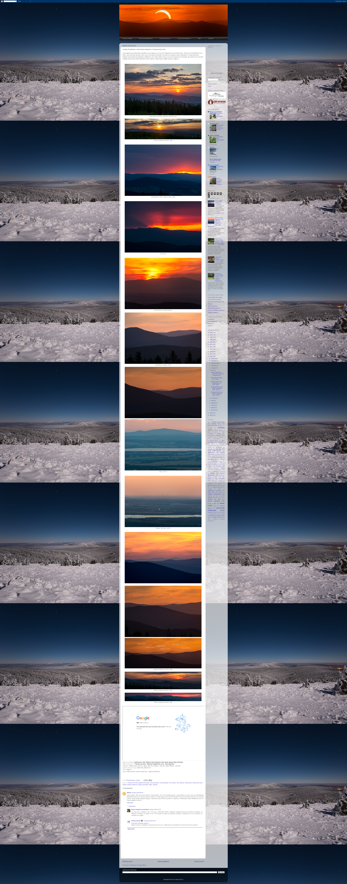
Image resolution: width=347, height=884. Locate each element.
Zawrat (219, 488)
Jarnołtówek (219, 447)
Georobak (213, 177)
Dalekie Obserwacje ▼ (184, 38)
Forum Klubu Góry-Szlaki (215, 297)
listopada (214, 360)
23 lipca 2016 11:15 (155, 809)
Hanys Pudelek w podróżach (140, 809)
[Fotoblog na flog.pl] (216, 73)
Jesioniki (218, 449)
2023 (211, 339)
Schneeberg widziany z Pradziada (218, 202)
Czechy (130, 782)
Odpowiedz (130, 802)
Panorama (221, 464)
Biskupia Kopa (216, 423)
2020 (211, 346)
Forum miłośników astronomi (216, 310)
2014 (211, 415)
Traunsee (220, 480)
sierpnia (213, 368)
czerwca (213, 398)
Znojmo (220, 492)
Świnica (209, 517)
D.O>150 (135, 782)
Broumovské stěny (212, 425)
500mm (129, 792)
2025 (211, 335)
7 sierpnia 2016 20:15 (149, 820)
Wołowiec (220, 483)
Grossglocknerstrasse (213, 440)
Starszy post (199, 861)
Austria (214, 422)
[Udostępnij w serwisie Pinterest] (151, 780)
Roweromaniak (130, 9)
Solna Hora (222, 471)
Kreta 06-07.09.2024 (215, 160)
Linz (209, 457)
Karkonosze (188, 782)
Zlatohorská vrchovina (214, 490)
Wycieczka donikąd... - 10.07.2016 (217, 378)
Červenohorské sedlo (214, 514)
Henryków (216, 445)
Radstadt (216, 468)
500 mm (212, 147)
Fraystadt (210, 437)
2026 (211, 332)
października (215, 363)
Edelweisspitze (211, 435)
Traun (213, 480)
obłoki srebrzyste (219, 497)
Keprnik (222, 452)
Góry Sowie (172, 782)
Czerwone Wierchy (217, 430)
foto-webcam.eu (212, 321)
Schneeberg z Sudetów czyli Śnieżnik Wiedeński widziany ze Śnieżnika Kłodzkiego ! (215, 222)
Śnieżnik (219, 515)
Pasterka (210, 466)
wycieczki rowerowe (216, 509)
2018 (211, 351)
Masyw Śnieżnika (217, 457)
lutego (213, 407)
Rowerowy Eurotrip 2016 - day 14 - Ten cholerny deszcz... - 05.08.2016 (219, 277)
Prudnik (210, 468)
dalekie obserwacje (143, 782)
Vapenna (215, 482)
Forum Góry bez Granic (214, 299)
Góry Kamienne (154, 782)
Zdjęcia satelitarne (213, 312)
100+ (209, 422)
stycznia (213, 410)
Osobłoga (214, 464)
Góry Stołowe (180, 782)
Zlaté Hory (211, 492)
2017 (211, 354)
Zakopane (210, 488)
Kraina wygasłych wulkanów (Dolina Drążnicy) (219, 181)
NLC (222, 461)
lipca (212, 370)
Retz (212, 469)
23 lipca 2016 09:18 (137, 792)
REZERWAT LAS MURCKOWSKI (220, 139)
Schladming (215, 471)
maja (212, 400)
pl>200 (209, 503)
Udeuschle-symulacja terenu (216, 301)
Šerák (215, 517)
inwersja (210, 496)
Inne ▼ (200, 38)
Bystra (221, 425)
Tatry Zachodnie (220, 478)
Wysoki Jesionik (212, 485)
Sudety (124, 784)
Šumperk (215, 519)
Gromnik (221, 437)
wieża (215, 506)
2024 (211, 337)
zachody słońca (212, 512)
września (214, 365)
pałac (219, 499)
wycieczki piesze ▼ (165, 38)
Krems (214, 456)
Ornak (209, 464)
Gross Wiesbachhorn (214, 438)
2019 (211, 349)
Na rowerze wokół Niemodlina (220, 115)
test (218, 149)
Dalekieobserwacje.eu (214, 308)
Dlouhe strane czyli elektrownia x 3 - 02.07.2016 (216, 383)
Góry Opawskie (164, 782)
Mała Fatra (211, 459)
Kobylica (212, 454)
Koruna (218, 454)
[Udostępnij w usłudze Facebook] (150, 780)
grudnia (213, 358)
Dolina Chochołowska (213, 431)
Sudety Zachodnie (143, 784)
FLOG (209, 86)
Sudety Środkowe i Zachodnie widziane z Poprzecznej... (217, 374)
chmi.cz (210, 325)
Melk (218, 459)
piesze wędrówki (214, 501)
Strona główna (163, 861)
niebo (216, 495)
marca (213, 405)
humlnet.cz (211, 323)
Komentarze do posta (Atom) (137, 865)
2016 (211, 356)
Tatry (216, 477)
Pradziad (218, 466)
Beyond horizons (212, 306)
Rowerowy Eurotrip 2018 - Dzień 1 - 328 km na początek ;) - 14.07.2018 (219, 241)
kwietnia (213, 403)
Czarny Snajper (214, 165)
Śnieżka (155, 784)
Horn (222, 445)
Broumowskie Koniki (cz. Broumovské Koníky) (220, 127)
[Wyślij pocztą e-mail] (144, 780)
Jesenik (210, 449)
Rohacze (218, 469)
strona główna (127, 38)
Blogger (181, 879)
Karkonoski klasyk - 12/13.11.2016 (219, 258)
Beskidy (222, 422)
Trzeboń (210, 482)
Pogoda (210, 304)
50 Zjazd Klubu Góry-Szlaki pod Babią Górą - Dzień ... (217, 388)
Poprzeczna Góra (197, 782)
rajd (215, 503)
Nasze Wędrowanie (215, 159)
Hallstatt (212, 443)
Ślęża (150, 784)
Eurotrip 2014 (219, 435)
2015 (211, 413)
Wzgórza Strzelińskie (217, 487)
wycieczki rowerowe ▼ (146, 38)
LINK (171, 140)
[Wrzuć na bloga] (146, 780)
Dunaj (219, 433)
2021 (211, 344)
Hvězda (209, 447)
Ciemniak (210, 427)
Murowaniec (215, 461)
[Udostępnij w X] (148, 780)
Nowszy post (127, 861)
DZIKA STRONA (214, 135)
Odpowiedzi (132, 806)
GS (215, 437)
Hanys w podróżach (216, 111)
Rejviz (223, 468)
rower (222, 503)
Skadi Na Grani (214, 123)
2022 (211, 342)
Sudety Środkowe (132, 784)
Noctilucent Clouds (212, 462)
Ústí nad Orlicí (221, 512)
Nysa (221, 463)
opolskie (210, 499)
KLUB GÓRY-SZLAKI (214, 451)
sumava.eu (211, 319)
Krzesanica (220, 456)
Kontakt (211, 38)
